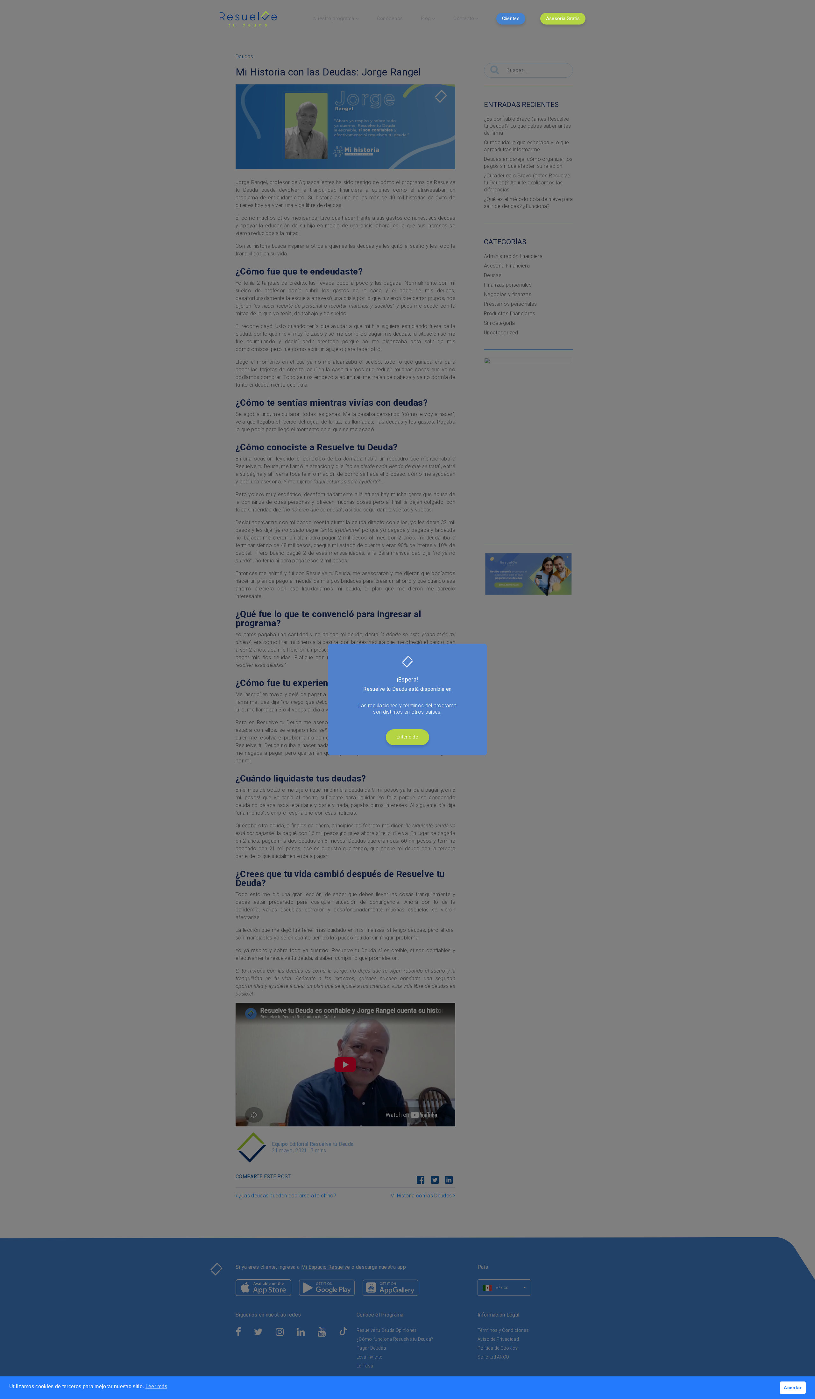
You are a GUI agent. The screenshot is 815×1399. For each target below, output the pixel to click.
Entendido (407, 737)
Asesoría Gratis (563, 18)
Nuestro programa (333, 18)
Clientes (511, 18)
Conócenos (390, 18)
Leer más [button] (156, 1386)
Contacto (463, 18)
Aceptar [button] (792, 1387)
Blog (426, 18)
